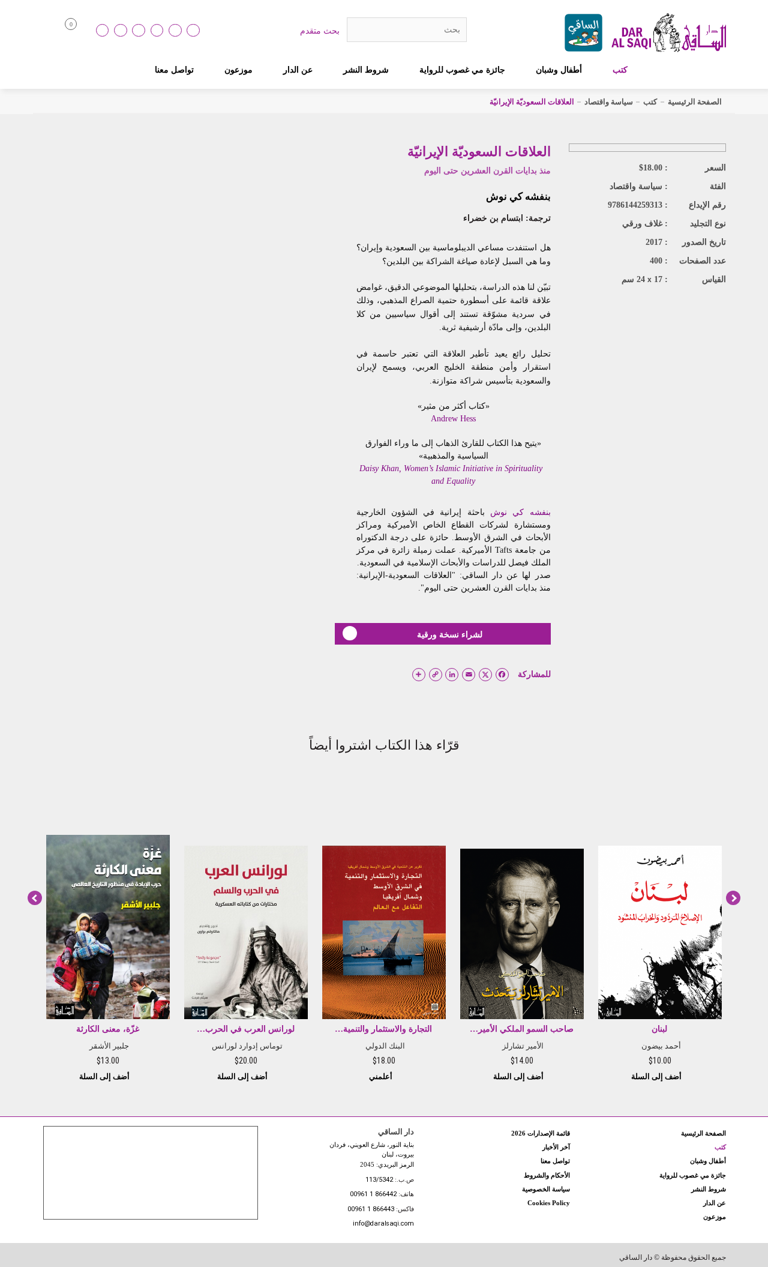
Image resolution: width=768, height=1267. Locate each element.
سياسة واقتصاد (608, 101)
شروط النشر (366, 69)
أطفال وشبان (559, 69)
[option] (660, 929)
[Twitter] (157, 31)
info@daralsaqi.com (383, 1224)
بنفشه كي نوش (518, 196)
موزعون (238, 69)
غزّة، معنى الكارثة (107, 1029)
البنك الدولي (385, 1045)
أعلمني (381, 1076)
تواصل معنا (174, 69)
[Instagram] (139, 31)
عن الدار (298, 69)
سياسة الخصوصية (546, 1189)
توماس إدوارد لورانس (247, 1045)
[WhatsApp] (193, 31)
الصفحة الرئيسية (695, 101)
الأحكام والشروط (547, 1175)
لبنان (659, 1029)
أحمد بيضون (661, 1045)
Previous (35, 898)
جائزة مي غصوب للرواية (462, 69)
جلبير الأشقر (109, 1045)
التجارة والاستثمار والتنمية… (383, 1029)
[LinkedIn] (103, 31)
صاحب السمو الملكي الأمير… (522, 1029)
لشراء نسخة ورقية (449, 634)
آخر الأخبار (556, 1147)
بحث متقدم (320, 30)
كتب (620, 69)
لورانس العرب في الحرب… (246, 1029)
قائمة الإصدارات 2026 (540, 1133)
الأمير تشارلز (523, 1045)
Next (733, 898)
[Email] (175, 31)
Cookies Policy (548, 1202)
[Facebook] (121, 31)
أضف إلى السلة (657, 1076)
